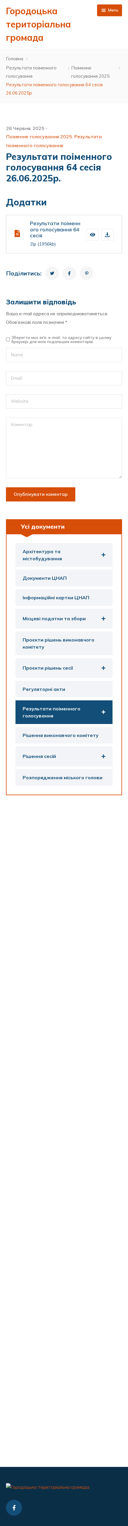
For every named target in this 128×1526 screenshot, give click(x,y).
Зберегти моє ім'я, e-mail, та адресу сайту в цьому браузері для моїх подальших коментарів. (61, 339)
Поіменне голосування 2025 (90, 72)
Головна (14, 58)
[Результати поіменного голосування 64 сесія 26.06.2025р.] (52, 273)
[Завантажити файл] (107, 235)
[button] (93, 235)
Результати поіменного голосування (31, 72)
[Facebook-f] (14, 1508)
